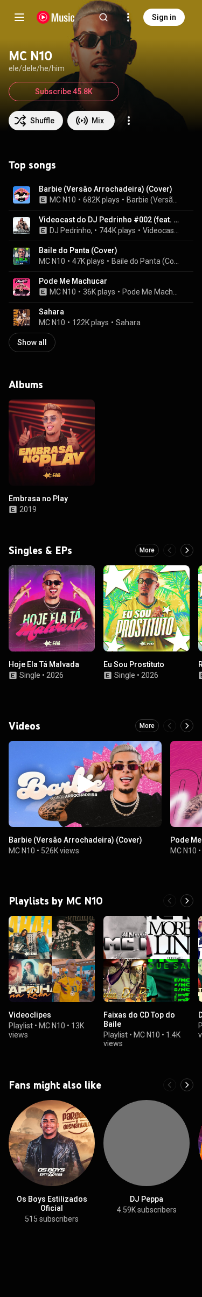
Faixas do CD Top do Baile (139, 1019)
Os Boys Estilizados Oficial (52, 1203)
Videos (24, 725)
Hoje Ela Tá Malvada (44, 664)
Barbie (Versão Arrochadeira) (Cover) (105, 189)
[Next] (187, 550)
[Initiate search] (103, 17)
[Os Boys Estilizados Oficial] (52, 1143)
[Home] (56, 17)
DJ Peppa (146, 1199)
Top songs (32, 164)
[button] (21, 195)
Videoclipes (30, 1015)
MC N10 (63, 199)
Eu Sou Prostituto (133, 664)
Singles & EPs (40, 550)
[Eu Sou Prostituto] (146, 608)
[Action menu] (128, 120)
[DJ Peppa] (146, 1143)
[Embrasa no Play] (52, 442)
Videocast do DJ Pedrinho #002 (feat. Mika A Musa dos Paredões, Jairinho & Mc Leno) (110, 219)
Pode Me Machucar (73, 281)
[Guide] (19, 17)
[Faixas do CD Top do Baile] (146, 959)
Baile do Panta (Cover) (78, 250)
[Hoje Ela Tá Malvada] (52, 608)
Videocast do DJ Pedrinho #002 (162, 230)
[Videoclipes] (52, 959)
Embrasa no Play (38, 498)
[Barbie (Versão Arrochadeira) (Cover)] (85, 784)
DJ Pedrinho (70, 230)
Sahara (51, 311)
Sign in (164, 17)
